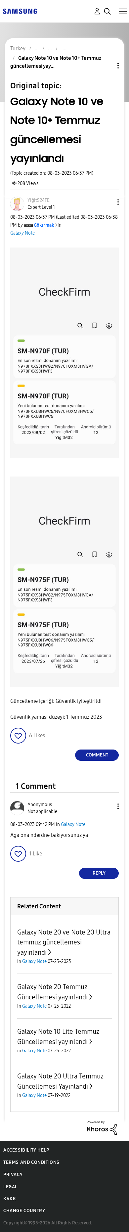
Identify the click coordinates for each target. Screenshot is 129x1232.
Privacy (12, 1174)
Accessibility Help (26, 1150)
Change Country (24, 1210)
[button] (107, 202)
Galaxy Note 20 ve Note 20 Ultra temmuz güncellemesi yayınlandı (63, 942)
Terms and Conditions (31, 1162)
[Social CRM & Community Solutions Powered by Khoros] (102, 1127)
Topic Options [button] (107, 66)
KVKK (9, 1199)
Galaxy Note (22, 233)
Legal (10, 1187)
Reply (99, 873)
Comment (97, 755)
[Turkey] (20, 11)
